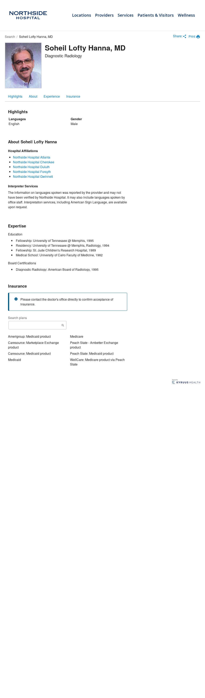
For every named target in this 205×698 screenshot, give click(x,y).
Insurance (73, 96)
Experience (52, 96)
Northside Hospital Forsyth (32, 171)
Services (126, 15)
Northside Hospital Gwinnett (33, 176)
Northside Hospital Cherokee (33, 162)
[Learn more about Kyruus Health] (186, 382)
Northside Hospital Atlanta (31, 157)
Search (10, 36)
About (33, 96)
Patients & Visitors (156, 15)
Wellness (186, 15)
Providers (104, 15)
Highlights (15, 96)
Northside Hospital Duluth (31, 167)
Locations (81, 15)
